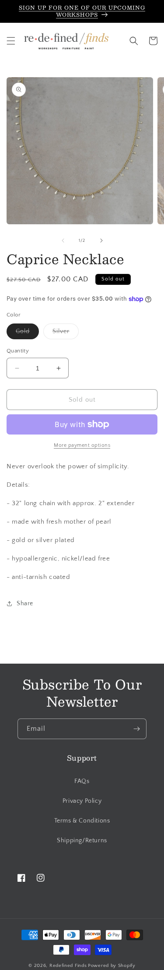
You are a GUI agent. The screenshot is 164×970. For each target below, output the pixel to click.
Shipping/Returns (82, 840)
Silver (65, 333)
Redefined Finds (68, 965)
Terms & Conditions (82, 820)
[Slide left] (63, 240)
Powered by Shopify (112, 965)
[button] (11, 40)
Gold (27, 333)
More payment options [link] (82, 445)
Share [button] (25, 603)
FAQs (81, 781)
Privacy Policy (82, 801)
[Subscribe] (136, 729)
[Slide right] (101, 240)
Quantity (18, 351)
